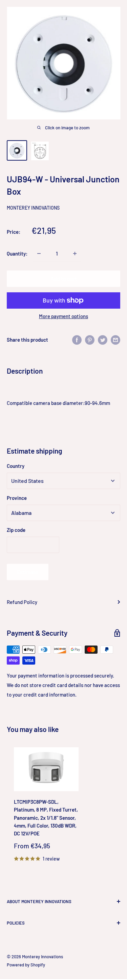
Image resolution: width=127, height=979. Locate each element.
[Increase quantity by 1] (75, 253)
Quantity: (17, 253)
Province (17, 498)
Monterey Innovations (33, 208)
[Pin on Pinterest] (89, 340)
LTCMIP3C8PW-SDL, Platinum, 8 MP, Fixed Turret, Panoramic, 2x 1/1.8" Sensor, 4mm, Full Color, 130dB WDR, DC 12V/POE (46, 817)
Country (15, 466)
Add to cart (63, 278)
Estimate (27, 572)
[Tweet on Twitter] (102, 340)
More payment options (63, 316)
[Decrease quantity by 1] (39, 253)
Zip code (16, 530)
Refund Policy (22, 602)
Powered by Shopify (26, 964)
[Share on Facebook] (77, 340)
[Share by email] (115, 340)
